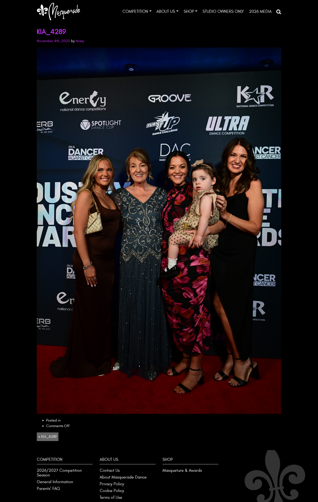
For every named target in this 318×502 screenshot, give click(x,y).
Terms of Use (111, 497)
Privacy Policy (112, 484)
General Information (55, 481)
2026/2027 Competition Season (59, 473)
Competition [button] (135, 11)
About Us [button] (165, 11)
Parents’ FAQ (48, 488)
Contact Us (110, 470)
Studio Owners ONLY (223, 11)
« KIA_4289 (47, 437)
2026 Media (260, 11)
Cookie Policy (112, 490)
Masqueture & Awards (182, 470)
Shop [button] (189, 11)
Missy (80, 41)
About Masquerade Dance (123, 477)
